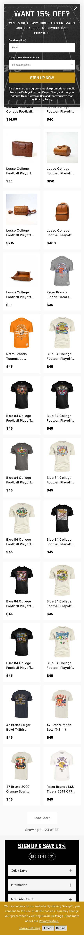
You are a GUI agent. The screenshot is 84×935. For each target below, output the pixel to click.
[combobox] (41, 64)
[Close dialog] (75, 8)
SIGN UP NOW (42, 77)
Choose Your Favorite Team (24, 57)
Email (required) (17, 40)
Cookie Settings (29, 928)
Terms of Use (37, 96)
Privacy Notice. (49, 921)
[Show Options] (72, 64)
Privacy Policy (43, 99)
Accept (48, 928)
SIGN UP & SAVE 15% (42, 846)
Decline (60, 928)
